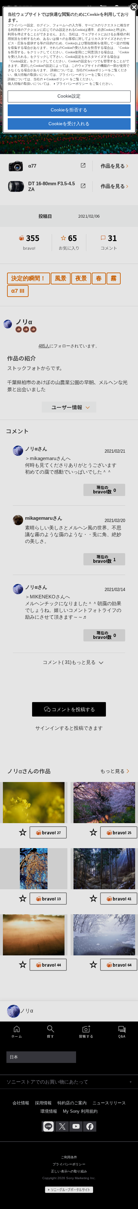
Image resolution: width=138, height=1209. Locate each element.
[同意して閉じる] (133, 6)
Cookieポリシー (58, 79)
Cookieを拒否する (69, 109)
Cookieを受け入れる (69, 123)
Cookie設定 (69, 96)
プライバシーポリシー (72, 83)
